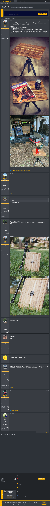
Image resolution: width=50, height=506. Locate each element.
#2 (48, 173)
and (14, 410)
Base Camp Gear (21, 492)
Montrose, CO (6, 427)
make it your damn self (19, 7)
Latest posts (21, 475)
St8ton (3, 7)
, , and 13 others (20, 170)
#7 (48, 335)
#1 (48, 20)
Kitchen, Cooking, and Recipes (23, 496)
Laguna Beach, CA (6, 380)
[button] (31, 1)
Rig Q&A (20, 480)
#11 (48, 413)
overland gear (26, 7)
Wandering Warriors (22, 484)
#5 (48, 236)
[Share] (47, 20)
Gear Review (21, 488)
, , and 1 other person (18, 315)
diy (11, 7)
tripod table (31, 7)
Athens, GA (7, 349)
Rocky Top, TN (6, 211)
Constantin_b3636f (14, 481)
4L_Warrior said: (13, 198)
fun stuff (14, 7)
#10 (48, 390)
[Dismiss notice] (47, 10)
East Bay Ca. (7, 188)
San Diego (7, 233)
